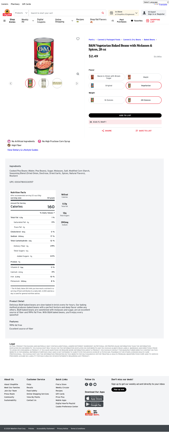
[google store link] (94, 406)
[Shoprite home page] (8, 13)
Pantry (92, 40)
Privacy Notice (62, 429)
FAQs (29, 384)
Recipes (59, 391)
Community (9, 397)
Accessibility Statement (46, 429)
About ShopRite (11, 384)
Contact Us (31, 400)
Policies (31, 429)
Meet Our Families (12, 388)
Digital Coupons (41, 20)
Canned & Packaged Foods (109, 40)
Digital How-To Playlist (65, 403)
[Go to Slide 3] (57, 83)
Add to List (125, 115)
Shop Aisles (12, 20)
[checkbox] (77, 38)
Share (108, 131)
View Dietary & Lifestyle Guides (22, 150)
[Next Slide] (77, 83)
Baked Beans (149, 40)
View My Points (33, 397)
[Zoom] (78, 74)
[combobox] (21, 13)
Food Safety (32, 391)
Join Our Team (10, 391)
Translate (163, 5)
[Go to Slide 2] (43, 83)
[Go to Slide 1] (30, 83)
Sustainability (10, 400)
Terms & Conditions (78, 429)
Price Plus (60, 397)
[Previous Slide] (10, 83)
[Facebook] (86, 385)
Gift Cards (26, 4)
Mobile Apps (61, 400)
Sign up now (119, 389)
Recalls (30, 388)
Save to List (145, 131)
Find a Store (61, 384)
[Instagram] (90, 385)
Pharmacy (15, 4)
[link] (120, 20)
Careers (4, 4)
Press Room (9, 394)
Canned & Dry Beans (132, 40)
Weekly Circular (62, 388)
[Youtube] (95, 385)
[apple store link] (94, 400)
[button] (136, 12)
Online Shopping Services (38, 394)
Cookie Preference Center (67, 407)
